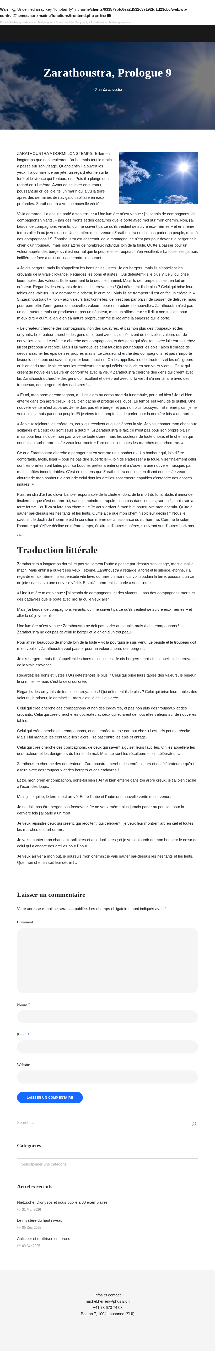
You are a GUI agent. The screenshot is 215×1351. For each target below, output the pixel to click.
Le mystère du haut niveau (39, 1220)
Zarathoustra (112, 89)
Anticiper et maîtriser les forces (43, 1238)
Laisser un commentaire (50, 1097)
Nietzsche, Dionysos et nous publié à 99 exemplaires (62, 1202)
